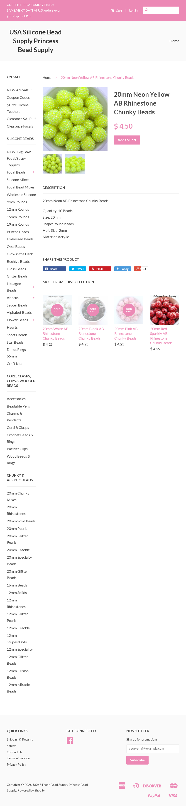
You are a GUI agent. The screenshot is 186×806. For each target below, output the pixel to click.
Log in (133, 10)
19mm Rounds (18, 224)
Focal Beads (16, 172)
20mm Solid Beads (21, 521)
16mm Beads (17, 585)
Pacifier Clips (17, 448)
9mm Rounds (17, 202)
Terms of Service (18, 758)
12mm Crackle (18, 628)
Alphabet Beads (19, 312)
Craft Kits (14, 363)
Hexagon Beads (14, 286)
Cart (118, 10)
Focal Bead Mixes (20, 187)
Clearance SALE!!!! (21, 118)
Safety (11, 746)
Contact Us (14, 752)
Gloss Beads (16, 269)
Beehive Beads (18, 261)
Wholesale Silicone (21, 194)
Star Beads (15, 342)
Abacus (13, 297)
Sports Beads (17, 335)
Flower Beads (17, 320)
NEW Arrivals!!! (19, 90)
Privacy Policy (16, 764)
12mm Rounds (18, 209)
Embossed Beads (20, 239)
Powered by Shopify (31, 790)
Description (54, 188)
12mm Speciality (20, 649)
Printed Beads (18, 231)
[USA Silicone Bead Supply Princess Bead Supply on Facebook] (69, 742)
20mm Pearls (17, 528)
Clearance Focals (20, 126)
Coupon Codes (18, 97)
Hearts (12, 327)
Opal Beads (16, 246)
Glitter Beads (17, 276)
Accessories (16, 398)
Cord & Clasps (18, 427)
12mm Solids (17, 592)
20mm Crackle (18, 550)
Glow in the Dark (20, 254)
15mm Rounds (18, 217)
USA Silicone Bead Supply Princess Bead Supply (35, 40)
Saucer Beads (17, 305)
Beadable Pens (18, 406)
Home (174, 41)
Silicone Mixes (18, 179)
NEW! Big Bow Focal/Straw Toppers (19, 158)
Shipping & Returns (20, 739)
